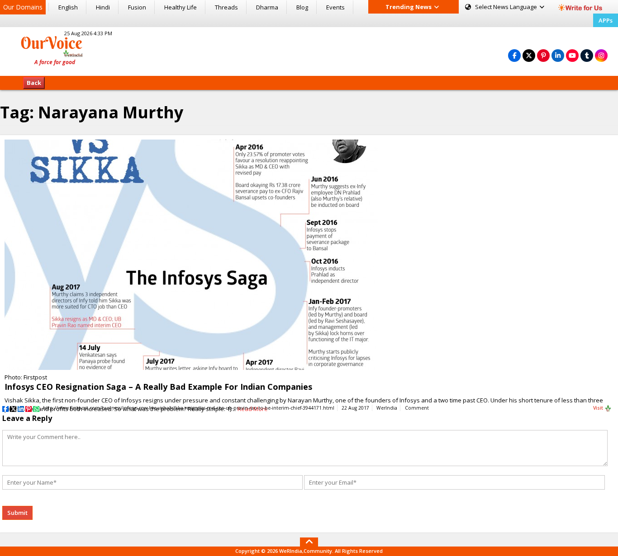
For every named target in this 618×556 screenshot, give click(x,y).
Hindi (103, 7)
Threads (226, 7)
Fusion (137, 7)
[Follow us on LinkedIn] (557, 55)
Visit (598, 408)
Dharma (267, 7)
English (68, 7)
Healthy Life (180, 7)
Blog (302, 7)
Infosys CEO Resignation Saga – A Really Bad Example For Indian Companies (158, 386)
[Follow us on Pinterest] (543, 55)
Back (34, 83)
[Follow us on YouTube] (572, 55)
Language (506, 7)
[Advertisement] (309, 50)
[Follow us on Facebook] (514, 55)
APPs (606, 20)
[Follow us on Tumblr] (586, 55)
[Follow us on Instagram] (601, 55)
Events (335, 7)
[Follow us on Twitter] (529, 55)
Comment (417, 408)
